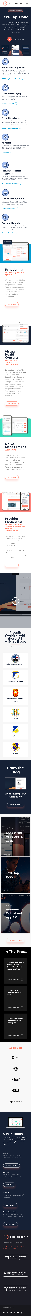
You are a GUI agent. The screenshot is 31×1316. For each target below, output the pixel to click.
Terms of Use (12, 1248)
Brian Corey (7, 931)
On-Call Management (9, 208)
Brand (5, 1246)
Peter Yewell (7, 854)
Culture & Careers (14, 1246)
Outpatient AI (6, 153)
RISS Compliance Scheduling (11, 79)
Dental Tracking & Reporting (11, 128)
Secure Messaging (8, 103)
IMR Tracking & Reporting (10, 184)
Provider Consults (8, 233)
